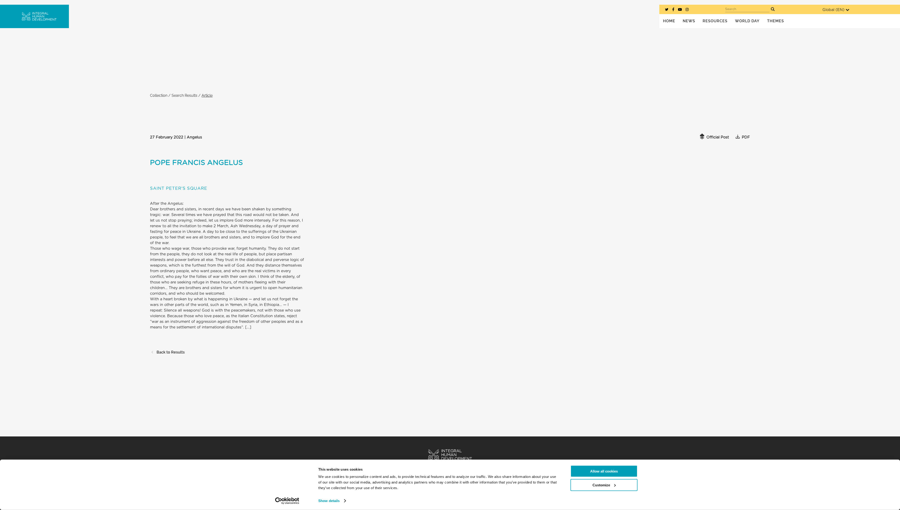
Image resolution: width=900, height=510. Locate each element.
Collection (158, 95)
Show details (329, 501)
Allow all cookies (604, 471)
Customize (601, 485)
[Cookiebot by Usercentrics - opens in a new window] (287, 500)
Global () (833, 10)
